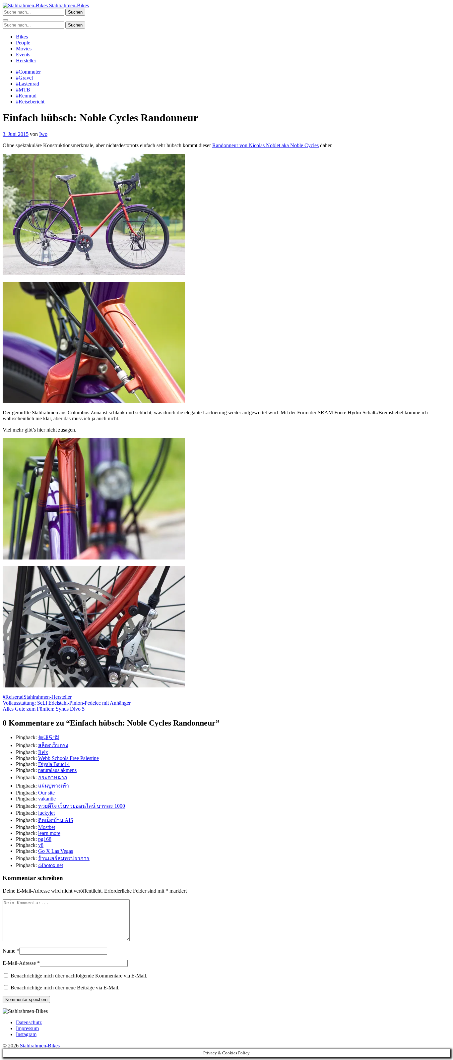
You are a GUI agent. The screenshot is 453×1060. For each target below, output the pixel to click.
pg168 (44, 839)
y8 (40, 845)
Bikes (22, 36)
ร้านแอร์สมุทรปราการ (64, 858)
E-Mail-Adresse (19, 963)
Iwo (43, 134)
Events (23, 54)
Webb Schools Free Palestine (68, 758)
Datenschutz (29, 1022)
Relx (43, 752)
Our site (46, 792)
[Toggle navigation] (5, 20)
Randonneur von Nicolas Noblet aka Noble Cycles (265, 145)
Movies (24, 48)
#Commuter (28, 72)
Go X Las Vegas (55, 851)
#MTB (23, 89)
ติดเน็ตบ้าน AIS (55, 820)
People (23, 42)
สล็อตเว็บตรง (53, 745)
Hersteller (26, 60)
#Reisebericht (30, 101)
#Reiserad (13, 697)
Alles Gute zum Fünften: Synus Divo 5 (44, 709)
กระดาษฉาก (52, 777)
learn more (49, 833)
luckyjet (46, 813)
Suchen (75, 12)
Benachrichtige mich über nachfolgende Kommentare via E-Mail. (79, 975)
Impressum (27, 1028)
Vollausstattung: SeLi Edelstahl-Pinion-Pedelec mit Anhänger (67, 703)
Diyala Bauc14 (54, 764)
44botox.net (50, 865)
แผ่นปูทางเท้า (53, 786)
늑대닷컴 (48, 737)
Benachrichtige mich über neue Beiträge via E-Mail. (65, 987)
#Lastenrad (27, 84)
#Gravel (24, 78)
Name (9, 951)
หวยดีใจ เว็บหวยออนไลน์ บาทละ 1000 (81, 806)
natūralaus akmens (57, 770)
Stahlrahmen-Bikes (68, 5)
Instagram (26, 1034)
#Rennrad (26, 95)
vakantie (47, 798)
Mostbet (46, 827)
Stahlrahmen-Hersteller (48, 697)
